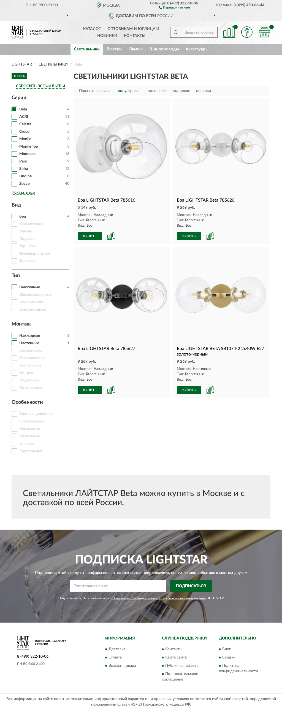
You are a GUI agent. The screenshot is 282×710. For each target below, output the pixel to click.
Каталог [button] (92, 29)
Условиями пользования (187, 598)
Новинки (107, 36)
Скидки (228, 657)
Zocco (24, 184)
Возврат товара (122, 666)
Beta (23, 109)
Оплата (115, 657)
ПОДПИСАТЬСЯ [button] (191, 586)
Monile (25, 139)
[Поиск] (175, 32)
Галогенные (29, 287)
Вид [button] (16, 205)
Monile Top (28, 146)
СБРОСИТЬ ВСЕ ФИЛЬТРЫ (40, 86)
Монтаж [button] (21, 324)
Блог (226, 649)
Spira (23, 169)
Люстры (114, 49)
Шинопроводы (164, 49)
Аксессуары (197, 49)
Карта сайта (176, 657)
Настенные (29, 343)
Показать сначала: (95, 91)
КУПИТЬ (89, 236)
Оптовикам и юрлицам (133, 29)
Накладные (29, 336)
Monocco (27, 154)
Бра (22, 216)
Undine (25, 176)
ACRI (23, 117)
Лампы (136, 49)
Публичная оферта (182, 666)
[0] (264, 32)
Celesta (25, 124)
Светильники (87, 49)
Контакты (134, 36)
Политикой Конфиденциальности (138, 598)
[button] (174, 7)
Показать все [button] (23, 192)
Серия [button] (19, 97)
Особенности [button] (27, 402)
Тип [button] (16, 275)
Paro (23, 161)
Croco (24, 132)
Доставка (117, 649)
